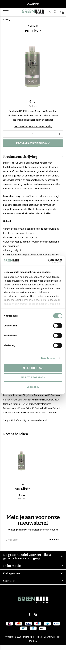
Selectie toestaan (33, 377)
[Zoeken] (55, 11)
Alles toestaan (33, 368)
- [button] (6, 134)
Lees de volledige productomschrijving (33, 126)
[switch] (57, 325)
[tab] (33, 157)
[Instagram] (35, 614)
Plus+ (57, 637)
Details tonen (48, 358)
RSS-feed (33, 641)
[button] (6, 11)
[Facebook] (29, 614)
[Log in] (49, 11)
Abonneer (54, 539)
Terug (7, 19)
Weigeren (33, 387)
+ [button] (59, 134)
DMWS (50, 637)
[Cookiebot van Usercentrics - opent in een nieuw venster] (48, 261)
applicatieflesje (26, 233)
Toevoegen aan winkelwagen (33, 143)
